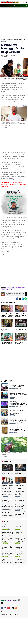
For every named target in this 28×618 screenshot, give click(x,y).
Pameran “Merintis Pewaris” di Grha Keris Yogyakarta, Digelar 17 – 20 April (20, 561)
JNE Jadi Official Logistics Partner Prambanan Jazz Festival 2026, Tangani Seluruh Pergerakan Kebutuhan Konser (19, 473)
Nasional (4, 41)
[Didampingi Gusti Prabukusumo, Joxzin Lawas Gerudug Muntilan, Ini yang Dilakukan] (4, 412)
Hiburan (5, 469)
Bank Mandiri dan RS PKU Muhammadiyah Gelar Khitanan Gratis (7, 534)
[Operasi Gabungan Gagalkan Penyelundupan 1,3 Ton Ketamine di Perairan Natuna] (4, 395)
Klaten (15, 287)
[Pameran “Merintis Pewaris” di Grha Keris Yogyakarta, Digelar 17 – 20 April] (20, 554)
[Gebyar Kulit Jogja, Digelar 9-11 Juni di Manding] (7, 541)
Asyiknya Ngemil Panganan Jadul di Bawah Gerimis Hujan (20, 344)
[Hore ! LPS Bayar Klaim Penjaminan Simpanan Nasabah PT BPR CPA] (7, 308)
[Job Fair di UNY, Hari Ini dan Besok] (20, 527)
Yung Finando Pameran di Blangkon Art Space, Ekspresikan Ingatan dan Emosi (7, 514)
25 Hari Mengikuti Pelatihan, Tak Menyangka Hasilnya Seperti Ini (13, 184)
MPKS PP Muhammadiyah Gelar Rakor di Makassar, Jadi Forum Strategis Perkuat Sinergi (17, 420)
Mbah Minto (22, 287)
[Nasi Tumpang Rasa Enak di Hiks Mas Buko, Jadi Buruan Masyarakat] (7, 337)
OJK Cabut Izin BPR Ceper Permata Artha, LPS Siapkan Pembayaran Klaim (20, 315)
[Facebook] (17, 298)
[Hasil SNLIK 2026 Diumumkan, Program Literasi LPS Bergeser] (4, 387)
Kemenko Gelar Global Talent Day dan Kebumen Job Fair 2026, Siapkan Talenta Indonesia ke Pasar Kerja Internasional (7, 329)
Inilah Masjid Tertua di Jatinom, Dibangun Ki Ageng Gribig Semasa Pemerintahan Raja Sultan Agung (20, 329)
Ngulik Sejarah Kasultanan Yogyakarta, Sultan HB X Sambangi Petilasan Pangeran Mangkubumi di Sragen (17, 430)
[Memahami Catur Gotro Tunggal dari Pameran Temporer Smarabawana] (20, 494)
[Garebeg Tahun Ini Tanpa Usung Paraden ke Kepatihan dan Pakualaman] (20, 541)
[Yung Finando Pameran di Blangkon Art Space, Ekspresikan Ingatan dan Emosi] (7, 507)
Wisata (4, 339)
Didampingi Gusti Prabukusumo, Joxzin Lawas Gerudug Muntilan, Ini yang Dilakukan (17, 412)
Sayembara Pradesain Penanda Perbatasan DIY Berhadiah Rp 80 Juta (7, 561)
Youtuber (13, 289)
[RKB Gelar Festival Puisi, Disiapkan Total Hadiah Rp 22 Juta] (7, 467)
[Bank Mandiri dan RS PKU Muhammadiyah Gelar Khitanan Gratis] (7, 527)
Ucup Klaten (5, 289)
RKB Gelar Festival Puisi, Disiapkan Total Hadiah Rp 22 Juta (7, 473)
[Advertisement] (14, 23)
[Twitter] (20, 298)
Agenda (5, 529)
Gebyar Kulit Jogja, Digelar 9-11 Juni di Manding (7, 547)
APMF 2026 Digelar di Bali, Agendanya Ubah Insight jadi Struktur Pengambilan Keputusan (18, 403)
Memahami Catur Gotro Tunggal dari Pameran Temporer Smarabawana (20, 500)
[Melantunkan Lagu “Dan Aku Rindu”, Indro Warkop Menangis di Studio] (20, 480)
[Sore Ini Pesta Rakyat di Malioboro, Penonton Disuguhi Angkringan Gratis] (7, 494)
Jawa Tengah (8, 287)
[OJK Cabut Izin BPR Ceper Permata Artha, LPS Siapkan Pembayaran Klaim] (21, 308)
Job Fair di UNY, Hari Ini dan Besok (20, 533)
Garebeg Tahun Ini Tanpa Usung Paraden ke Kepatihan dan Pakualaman (19, 547)
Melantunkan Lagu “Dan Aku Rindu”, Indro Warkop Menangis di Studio (19, 487)
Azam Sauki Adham (4, 55)
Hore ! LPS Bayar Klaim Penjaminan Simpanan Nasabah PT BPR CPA (7, 315)
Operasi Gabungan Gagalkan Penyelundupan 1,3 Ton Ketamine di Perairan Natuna (18, 395)
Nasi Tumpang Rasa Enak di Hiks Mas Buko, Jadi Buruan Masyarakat (7, 344)
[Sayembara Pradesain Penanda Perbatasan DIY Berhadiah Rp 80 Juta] (7, 554)
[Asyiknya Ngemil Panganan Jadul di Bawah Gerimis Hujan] (21, 337)
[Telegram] (23, 298)
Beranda (3, 39)
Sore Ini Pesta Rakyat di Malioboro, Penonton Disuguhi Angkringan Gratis (7, 500)
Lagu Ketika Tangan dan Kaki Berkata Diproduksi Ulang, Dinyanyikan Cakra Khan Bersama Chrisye (20, 514)
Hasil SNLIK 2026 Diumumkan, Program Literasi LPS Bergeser (17, 386)
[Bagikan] (25, 56)
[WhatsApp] (25, 298)
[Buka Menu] (23, 2)
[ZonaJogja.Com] (10, 2)
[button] (21, 2)
